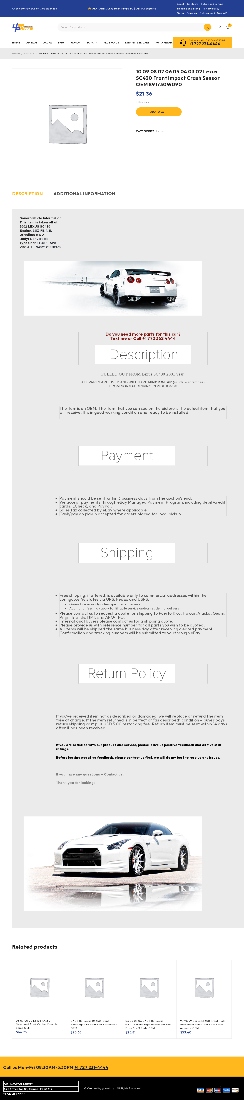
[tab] (27, 195)
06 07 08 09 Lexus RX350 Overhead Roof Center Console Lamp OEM (37, 1024)
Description (27, 193)
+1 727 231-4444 (204, 44)
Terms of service (187, 13)
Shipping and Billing (188, 8)
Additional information (84, 193)
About (180, 4)
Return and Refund (212, 4)
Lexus (28, 53)
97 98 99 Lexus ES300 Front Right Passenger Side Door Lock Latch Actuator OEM (203, 1024)
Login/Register (220, 27)
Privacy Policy (211, 8)
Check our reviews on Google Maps (34, 8)
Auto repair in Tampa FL (214, 13)
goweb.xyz (109, 1088)
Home (16, 53)
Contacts (192, 4)
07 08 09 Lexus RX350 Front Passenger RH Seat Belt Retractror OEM (94, 1024)
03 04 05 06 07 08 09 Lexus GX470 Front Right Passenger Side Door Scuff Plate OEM (148, 1024)
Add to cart (158, 111)
